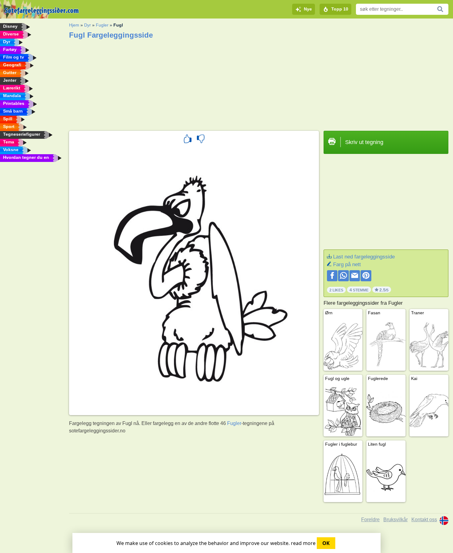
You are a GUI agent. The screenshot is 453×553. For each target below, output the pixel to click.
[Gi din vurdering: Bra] (187, 140)
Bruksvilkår (395, 519)
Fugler (102, 25)
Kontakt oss (424, 519)
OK (326, 543)
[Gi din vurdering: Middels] (200, 140)
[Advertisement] (254, 83)
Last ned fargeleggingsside (364, 257)
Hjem (74, 25)
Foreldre (370, 519)
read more (303, 543)
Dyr (87, 25)
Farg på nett (347, 264)
